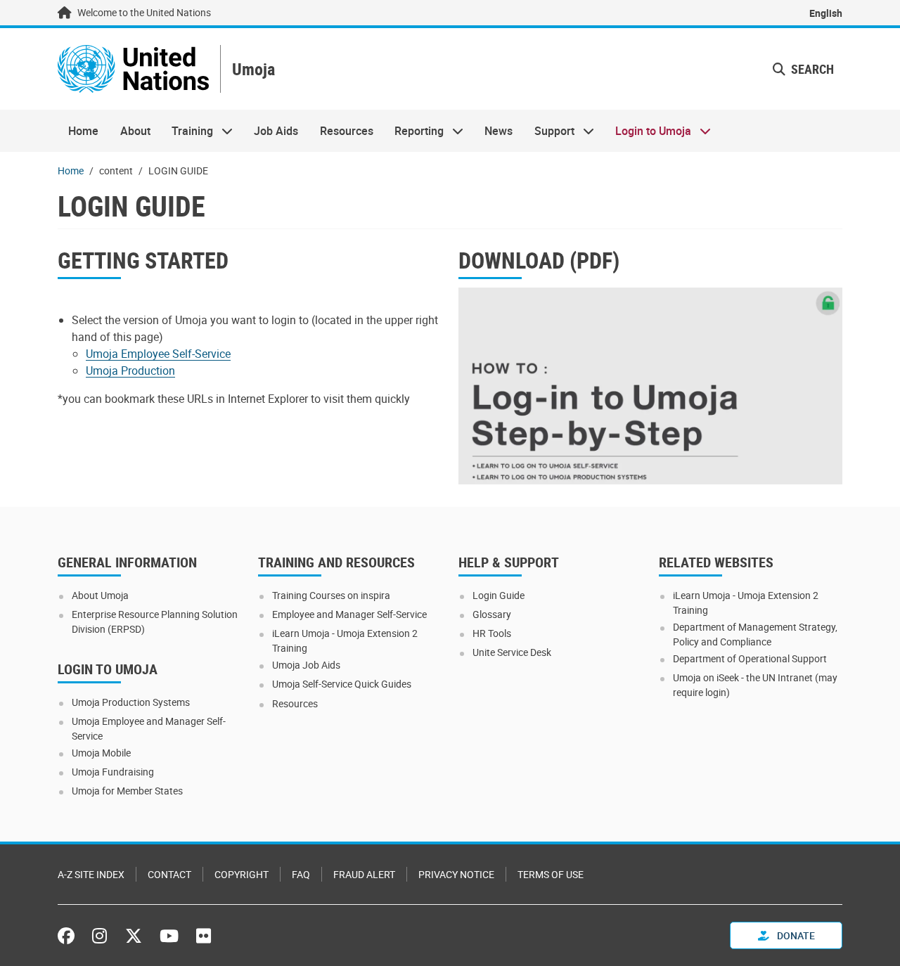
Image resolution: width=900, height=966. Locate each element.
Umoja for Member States (127, 790)
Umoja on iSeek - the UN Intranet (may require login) (755, 685)
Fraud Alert (364, 874)
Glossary (491, 614)
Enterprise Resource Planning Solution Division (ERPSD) (155, 621)
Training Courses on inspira (331, 595)
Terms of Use (551, 874)
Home (83, 131)
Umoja (253, 69)
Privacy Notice (456, 874)
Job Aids (276, 131)
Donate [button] (795, 935)
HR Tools (491, 633)
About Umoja (100, 595)
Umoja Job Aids (306, 664)
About (135, 131)
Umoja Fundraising (113, 771)
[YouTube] (169, 935)
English (825, 13)
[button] (803, 69)
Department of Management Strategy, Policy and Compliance (755, 634)
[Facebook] (70, 935)
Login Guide (498, 595)
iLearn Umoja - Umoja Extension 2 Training (345, 640)
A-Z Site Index (91, 874)
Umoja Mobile (101, 752)
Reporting (414, 131)
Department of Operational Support (750, 658)
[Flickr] (203, 935)
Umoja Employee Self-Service (158, 353)
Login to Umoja (648, 131)
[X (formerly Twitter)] (133, 935)
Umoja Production (130, 370)
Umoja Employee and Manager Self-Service (149, 728)
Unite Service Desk (511, 652)
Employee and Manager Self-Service (349, 614)
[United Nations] (133, 69)
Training (187, 131)
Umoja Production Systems (131, 702)
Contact (169, 874)
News (498, 131)
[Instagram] (99, 935)
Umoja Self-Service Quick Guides (341, 683)
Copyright (241, 874)
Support (549, 131)
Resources (346, 131)
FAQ (301, 874)
